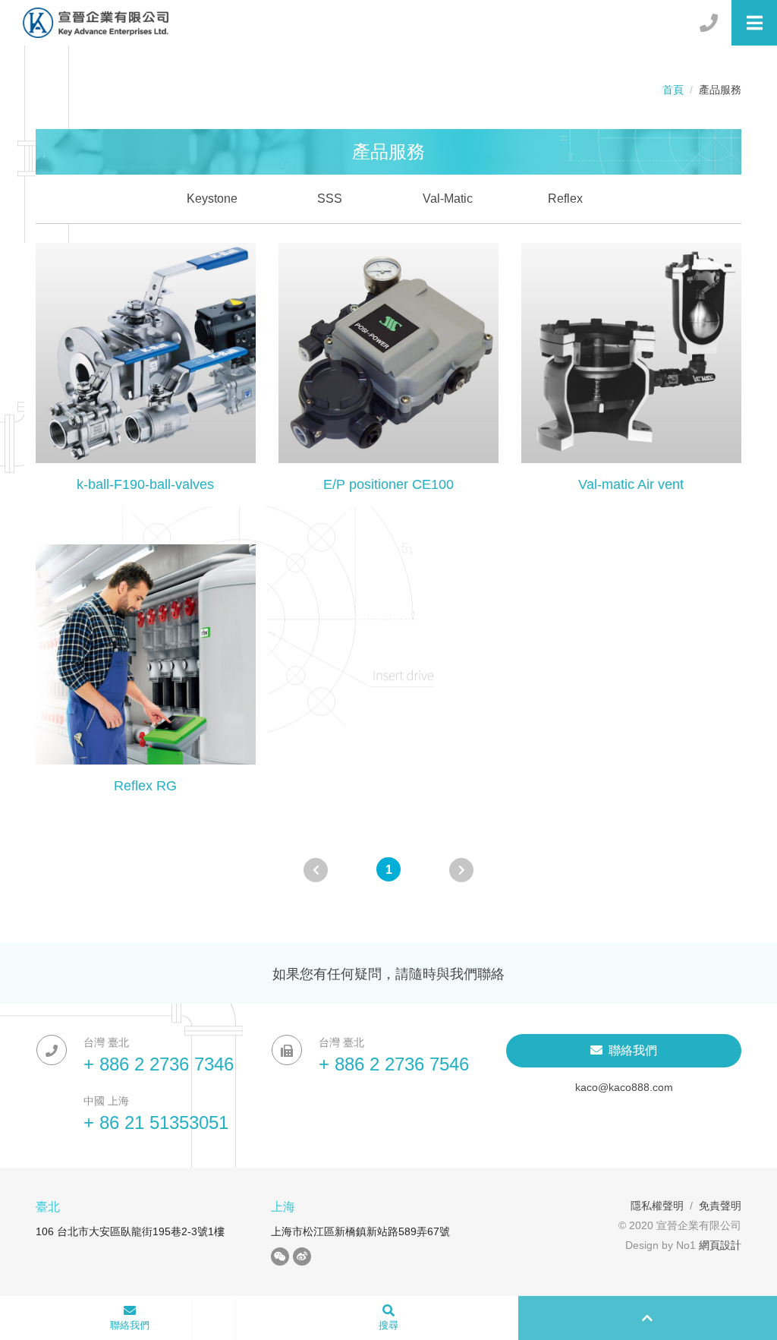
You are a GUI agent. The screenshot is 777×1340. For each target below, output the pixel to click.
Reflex (565, 198)
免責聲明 (720, 1206)
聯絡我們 (629, 1050)
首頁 (673, 90)
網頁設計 (720, 1245)
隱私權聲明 (657, 1206)
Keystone (212, 198)
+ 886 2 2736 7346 (158, 1064)
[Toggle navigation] (754, 23)
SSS (329, 198)
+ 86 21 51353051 (155, 1122)
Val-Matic (448, 198)
